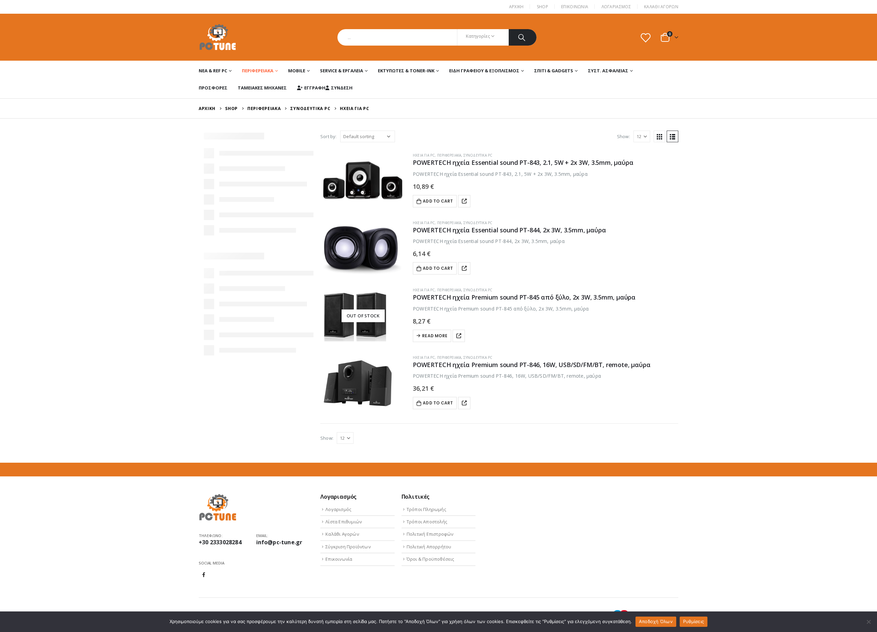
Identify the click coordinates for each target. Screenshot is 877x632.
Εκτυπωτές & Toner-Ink (406, 71)
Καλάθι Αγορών (661, 7)
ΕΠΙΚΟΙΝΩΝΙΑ (574, 7)
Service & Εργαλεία (341, 71)
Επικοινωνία (338, 559)
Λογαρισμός (338, 509)
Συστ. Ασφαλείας (608, 71)
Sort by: (328, 136)
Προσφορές (213, 88)
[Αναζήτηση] (522, 37)
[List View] (672, 136)
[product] (363, 181)
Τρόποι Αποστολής (427, 522)
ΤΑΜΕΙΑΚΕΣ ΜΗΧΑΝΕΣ (262, 88)
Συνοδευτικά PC (478, 155)
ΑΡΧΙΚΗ (516, 7)
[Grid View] (659, 136)
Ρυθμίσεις (693, 621)
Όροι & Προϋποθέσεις (430, 559)
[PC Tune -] (218, 37)
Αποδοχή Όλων (656, 621)
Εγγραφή (314, 88)
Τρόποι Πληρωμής (426, 509)
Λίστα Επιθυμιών (343, 522)
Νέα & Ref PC (213, 71)
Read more (434, 336)
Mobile (296, 71)
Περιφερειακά (257, 71)
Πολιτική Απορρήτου (429, 547)
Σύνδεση (342, 88)
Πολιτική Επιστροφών (430, 534)
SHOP (542, 7)
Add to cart (438, 201)
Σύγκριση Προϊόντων (348, 547)
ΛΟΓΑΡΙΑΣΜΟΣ (616, 7)
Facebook (204, 575)
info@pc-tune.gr (279, 542)
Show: (623, 136)
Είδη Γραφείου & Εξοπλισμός (484, 71)
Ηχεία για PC (424, 155)
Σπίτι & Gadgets (553, 71)
